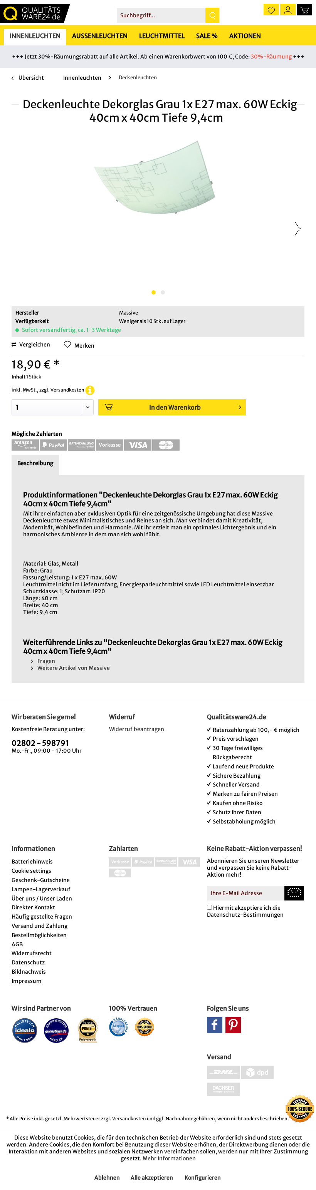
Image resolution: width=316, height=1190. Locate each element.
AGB (17, 944)
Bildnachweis (29, 971)
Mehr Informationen (169, 1158)
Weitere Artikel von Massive (73, 667)
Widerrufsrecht (32, 953)
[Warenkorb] (304, 9)
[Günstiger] (56, 1030)
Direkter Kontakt (33, 907)
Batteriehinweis (32, 861)
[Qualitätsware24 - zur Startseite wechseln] (35, 13)
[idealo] (25, 1030)
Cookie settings (31, 870)
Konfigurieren (203, 1177)
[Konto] (288, 9)
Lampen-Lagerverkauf (41, 889)
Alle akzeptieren (152, 1177)
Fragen (45, 661)
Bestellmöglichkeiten (39, 935)
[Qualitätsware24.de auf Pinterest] (233, 1025)
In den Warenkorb (175, 407)
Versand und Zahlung (39, 925)
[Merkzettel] (271, 9)
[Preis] (88, 1030)
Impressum (27, 980)
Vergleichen (34, 344)
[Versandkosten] (90, 390)
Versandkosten (129, 1118)
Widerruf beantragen (136, 729)
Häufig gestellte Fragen (42, 916)
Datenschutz (28, 962)
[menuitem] (168, 15)
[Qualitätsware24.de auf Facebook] (214, 1025)
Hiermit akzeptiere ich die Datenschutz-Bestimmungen (245, 911)
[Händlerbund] (118, 1026)
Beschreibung (35, 463)
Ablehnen (107, 1177)
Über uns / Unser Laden (42, 898)
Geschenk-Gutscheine (41, 880)
